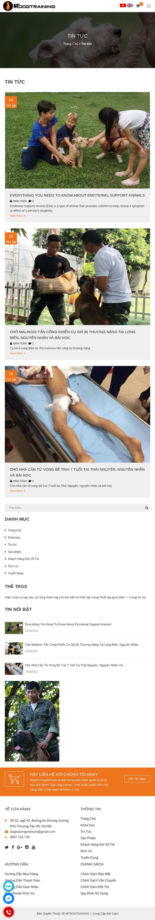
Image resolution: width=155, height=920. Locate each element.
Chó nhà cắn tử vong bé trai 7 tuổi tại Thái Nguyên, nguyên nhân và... (75, 665)
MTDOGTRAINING (77, 913)
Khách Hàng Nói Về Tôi (23, 558)
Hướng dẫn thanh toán (22, 880)
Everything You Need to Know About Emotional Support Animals (77, 195)
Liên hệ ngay (137, 778)
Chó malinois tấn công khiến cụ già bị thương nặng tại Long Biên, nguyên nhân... (82, 644)
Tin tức (12, 544)
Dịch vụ (13, 566)
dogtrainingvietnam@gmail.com (32, 831)
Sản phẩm (14, 551)
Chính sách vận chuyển (98, 880)
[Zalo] (8, 886)
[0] (138, 6)
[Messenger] (8, 898)
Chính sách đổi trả (95, 887)
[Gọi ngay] (8, 912)
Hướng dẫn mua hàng (21, 874)
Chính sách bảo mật (95, 874)
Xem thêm (17, 215)
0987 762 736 (20, 837)
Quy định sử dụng (94, 893)
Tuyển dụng (15, 573)
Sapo (115, 913)
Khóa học (14, 537)
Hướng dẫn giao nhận (22, 887)
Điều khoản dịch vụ (19, 893)
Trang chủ (14, 530)
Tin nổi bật (18, 609)
